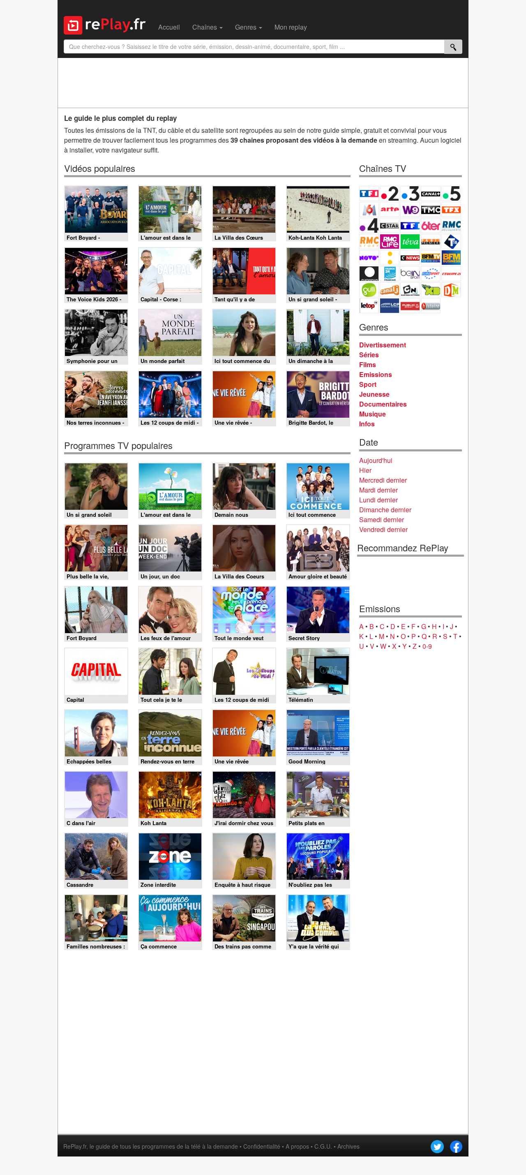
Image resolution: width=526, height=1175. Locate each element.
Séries (369, 354)
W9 (410, 209)
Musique (372, 414)
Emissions (375, 374)
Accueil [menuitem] (169, 27)
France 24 (389, 273)
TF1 (369, 193)
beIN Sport (410, 273)
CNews (410, 257)
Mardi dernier (378, 490)
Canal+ (431, 193)
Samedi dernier (381, 519)
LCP (389, 305)
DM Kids (451, 289)
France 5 (451, 193)
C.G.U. (323, 1146)
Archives (348, 1146)
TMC (431, 209)
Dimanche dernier (385, 509)
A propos (297, 1146)
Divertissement (382, 344)
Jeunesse (374, 394)
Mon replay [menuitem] (291, 27)
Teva (410, 241)
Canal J (389, 289)
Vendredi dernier (383, 529)
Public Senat (410, 305)
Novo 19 (369, 257)
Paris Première (431, 241)
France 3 (410, 193)
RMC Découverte (451, 225)
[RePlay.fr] (108, 24)
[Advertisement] (263, 82)
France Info (389, 257)
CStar (389, 225)
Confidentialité (261, 1146)
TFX (451, 209)
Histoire (431, 305)
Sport (367, 384)
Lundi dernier (378, 499)
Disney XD (431, 289)
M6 (369, 209)
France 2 (389, 193)
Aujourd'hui (375, 460)
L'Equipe (451, 273)
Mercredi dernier (383, 480)
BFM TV (431, 257)
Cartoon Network (410, 289)
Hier (365, 470)
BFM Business (451, 257)
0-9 (427, 646)
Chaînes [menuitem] (205, 27)
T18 (451, 241)
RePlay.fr (74, 1146)
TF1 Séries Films (410, 225)
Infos (367, 423)
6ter (431, 225)
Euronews (369, 273)
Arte (389, 209)
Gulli (369, 289)
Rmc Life (389, 241)
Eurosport (431, 273)
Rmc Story (369, 241)
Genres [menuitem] (246, 27)
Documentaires (383, 404)
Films (367, 364)
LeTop (369, 305)
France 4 (369, 225)
